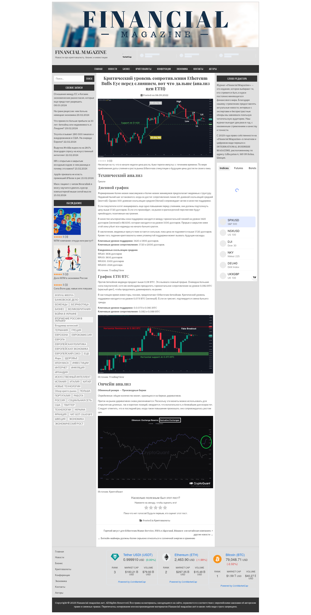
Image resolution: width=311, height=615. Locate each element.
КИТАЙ (87, 381)
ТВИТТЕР (69, 405)
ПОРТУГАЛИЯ (62, 395)
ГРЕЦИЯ (76, 330)
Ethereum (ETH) (186, 554)
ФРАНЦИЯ (60, 414)
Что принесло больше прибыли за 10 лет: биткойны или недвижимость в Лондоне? (73, 125)
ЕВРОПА (60, 339)
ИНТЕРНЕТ (61, 367)
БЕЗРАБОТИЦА (80, 304)
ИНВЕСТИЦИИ (80, 363)
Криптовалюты (143, 69)
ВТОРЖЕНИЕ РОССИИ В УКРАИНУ (68, 319)
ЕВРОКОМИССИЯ (82, 335)
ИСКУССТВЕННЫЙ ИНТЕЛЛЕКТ (73, 377)
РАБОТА (78, 395)
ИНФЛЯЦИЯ (77, 367)
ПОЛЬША (85, 391)
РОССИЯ (60, 400)
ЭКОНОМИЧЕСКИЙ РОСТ (69, 423)
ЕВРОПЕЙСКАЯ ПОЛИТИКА (70, 344)
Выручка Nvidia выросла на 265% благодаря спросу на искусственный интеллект (73, 151)
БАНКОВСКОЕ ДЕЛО (66, 300)
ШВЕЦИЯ (60, 419)
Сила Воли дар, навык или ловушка (73, 288)
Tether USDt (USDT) (138, 554)
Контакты (198, 69)
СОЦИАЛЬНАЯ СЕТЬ (80, 400)
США (57, 405)
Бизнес (126, 69)
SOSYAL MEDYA (64, 295)
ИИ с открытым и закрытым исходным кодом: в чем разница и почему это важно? (72, 165)
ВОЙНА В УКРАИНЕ (66, 314)
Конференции (164, 69)
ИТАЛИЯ (74, 381)
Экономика (182, 69)
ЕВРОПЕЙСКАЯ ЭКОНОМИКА (71, 349)
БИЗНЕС (59, 309)
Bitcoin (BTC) (235, 554)
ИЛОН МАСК (62, 363)
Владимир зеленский (66, 325)
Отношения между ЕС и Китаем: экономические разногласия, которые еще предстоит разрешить (74, 98)
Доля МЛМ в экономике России (70, 278)
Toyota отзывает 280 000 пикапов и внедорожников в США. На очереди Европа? (74, 138)
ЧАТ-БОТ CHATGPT (81, 414)
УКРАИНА (80, 409)
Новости (112, 69)
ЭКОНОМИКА (76, 419)
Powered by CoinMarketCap (132, 581)
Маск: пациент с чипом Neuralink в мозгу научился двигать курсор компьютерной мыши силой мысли (73, 188)
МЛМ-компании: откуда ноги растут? (73, 240)
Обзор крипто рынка (65, 391)
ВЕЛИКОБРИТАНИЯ (79, 309)
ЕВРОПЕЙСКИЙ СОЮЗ (67, 353)
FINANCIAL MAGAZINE (80, 52)
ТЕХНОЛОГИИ (63, 409)
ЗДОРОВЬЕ (71, 358)
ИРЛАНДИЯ (61, 372)
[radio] (146, 508)
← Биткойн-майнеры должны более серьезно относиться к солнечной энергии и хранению (146, 538)
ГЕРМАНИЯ (61, 330)
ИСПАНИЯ (60, 381)
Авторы (213, 69)
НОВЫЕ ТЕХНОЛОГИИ (67, 386)
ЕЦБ (86, 353)
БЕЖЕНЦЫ (61, 304)
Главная (98, 69)
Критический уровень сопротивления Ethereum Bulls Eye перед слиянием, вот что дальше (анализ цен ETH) (155, 83)
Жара (58, 358)
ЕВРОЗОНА (61, 335)
